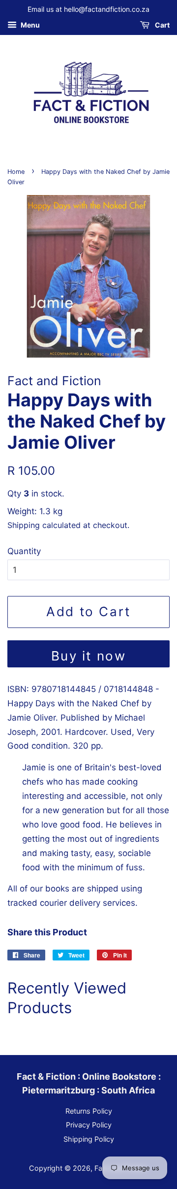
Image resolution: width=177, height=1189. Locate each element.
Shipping (23, 525)
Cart (161, 25)
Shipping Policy (88, 1139)
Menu (29, 25)
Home (16, 171)
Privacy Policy (89, 1125)
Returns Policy (88, 1111)
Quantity (24, 551)
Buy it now (88, 655)
